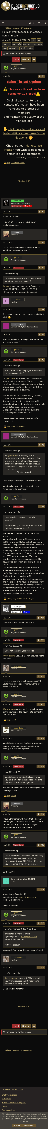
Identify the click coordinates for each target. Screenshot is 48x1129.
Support (5, 1106)
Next (24, 59)
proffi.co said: (11, 450)
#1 (43, 76)
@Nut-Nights (9, 655)
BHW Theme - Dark (13, 1089)
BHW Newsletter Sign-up (14, 1102)
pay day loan (14, 48)
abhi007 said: (11, 365)
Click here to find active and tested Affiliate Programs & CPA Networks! (24, 133)
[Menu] (2, 23)
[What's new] (39, 23)
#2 (43, 212)
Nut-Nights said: (12, 646)
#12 (42, 676)
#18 (42, 889)
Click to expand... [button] (24, 472)
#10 (42, 618)
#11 (42, 640)
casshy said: (10, 273)
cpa (38, 40)
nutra (5, 48)
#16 (42, 814)
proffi (7, 40)
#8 (43, 445)
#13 (42, 704)
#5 (43, 310)
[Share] (39, 76)
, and (20, 598)
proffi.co (30, 48)
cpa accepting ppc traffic (32, 44)
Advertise (6, 1098)
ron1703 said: (11, 772)
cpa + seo (7, 44)
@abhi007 (10, 378)
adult (34, 40)
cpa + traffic (16, 44)
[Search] (45, 23)
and (16, 163)
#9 (43, 507)
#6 (43, 335)
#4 (43, 268)
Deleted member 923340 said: (19, 929)
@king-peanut (9, 709)
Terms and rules (9, 1110)
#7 (43, 360)
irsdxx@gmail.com (27, 897)
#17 (42, 845)
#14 (42, 738)
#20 (42, 967)
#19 (42, 923)
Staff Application (9, 1095)
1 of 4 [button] (16, 59)
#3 (43, 243)
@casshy (7, 286)
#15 (42, 766)
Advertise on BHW (24, 181)
